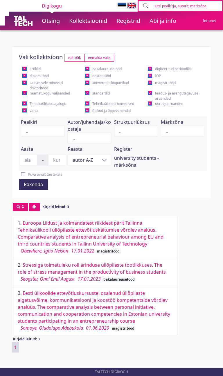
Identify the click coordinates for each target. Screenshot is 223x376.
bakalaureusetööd (107, 68)
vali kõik (74, 57)
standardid (101, 93)
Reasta (75, 149)
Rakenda (33, 184)
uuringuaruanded (169, 103)
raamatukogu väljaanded (50, 93)
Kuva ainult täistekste (45, 174)
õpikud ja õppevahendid (111, 110)
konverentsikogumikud (110, 82)
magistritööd (165, 82)
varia (34, 110)
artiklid (35, 68)
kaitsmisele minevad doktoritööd (46, 85)
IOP (158, 75)
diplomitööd (39, 75)
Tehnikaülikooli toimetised (113, 103)
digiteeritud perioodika (173, 68)
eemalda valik (99, 57)
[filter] (20, 207)
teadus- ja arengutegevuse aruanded (176, 96)
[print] (34, 207)
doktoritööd (101, 75)
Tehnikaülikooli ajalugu (48, 103)
